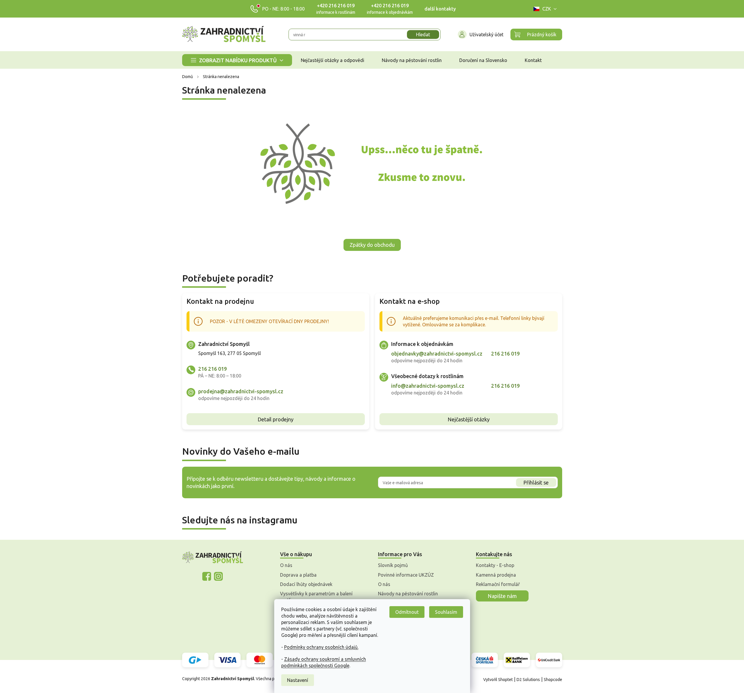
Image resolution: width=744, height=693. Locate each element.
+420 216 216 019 (336, 5)
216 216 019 (212, 369)
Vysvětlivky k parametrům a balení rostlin (316, 597)
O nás (286, 565)
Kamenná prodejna (496, 575)
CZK (546, 8)
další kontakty (440, 8)
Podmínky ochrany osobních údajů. (321, 647)
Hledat (423, 34)
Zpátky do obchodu (372, 245)
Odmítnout (407, 612)
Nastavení (297, 680)
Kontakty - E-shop (495, 565)
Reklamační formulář (498, 584)
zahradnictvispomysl (218, 576)
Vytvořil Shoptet (498, 679)
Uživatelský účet (486, 34)
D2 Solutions (528, 679)
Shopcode (553, 679)
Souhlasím (446, 612)
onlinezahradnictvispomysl (206, 576)
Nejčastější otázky (469, 419)
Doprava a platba (298, 575)
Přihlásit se (536, 482)
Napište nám (502, 596)
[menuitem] (237, 60)
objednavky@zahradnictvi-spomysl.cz (436, 353)
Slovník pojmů (393, 565)
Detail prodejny (276, 419)
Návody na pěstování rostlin (408, 593)
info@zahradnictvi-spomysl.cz (427, 386)
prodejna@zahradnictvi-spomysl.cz (240, 391)
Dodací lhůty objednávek (306, 584)
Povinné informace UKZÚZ (406, 575)
